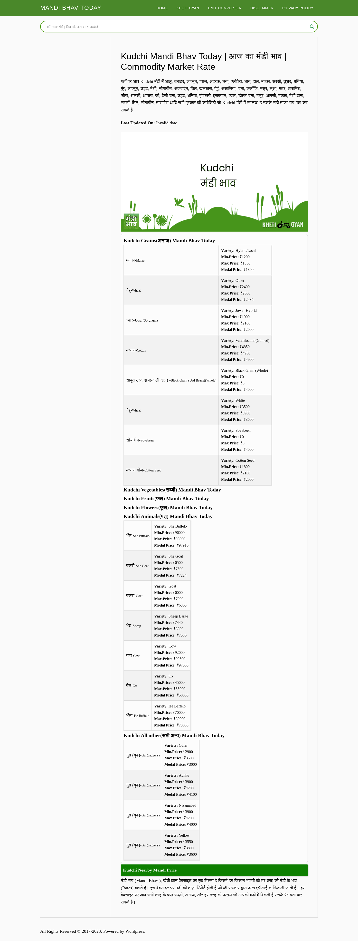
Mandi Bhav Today (70, 7)
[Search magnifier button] (312, 26)
